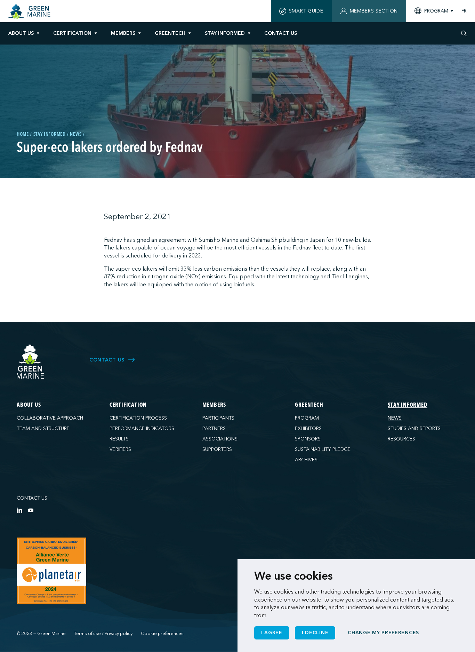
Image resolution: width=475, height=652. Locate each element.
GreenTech (170, 33)
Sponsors (308, 439)
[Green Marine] (31, 361)
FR (464, 11)
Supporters (217, 449)
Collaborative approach (50, 418)
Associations (220, 439)
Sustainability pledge (323, 449)
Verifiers (120, 449)
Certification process (138, 418)
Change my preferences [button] (383, 632)
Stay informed (225, 33)
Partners (214, 428)
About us (21, 33)
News (395, 418)
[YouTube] (30, 510)
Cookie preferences (162, 633)
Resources (401, 439)
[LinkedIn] (19, 510)
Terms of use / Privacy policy (103, 633)
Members (123, 33)
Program (307, 418)
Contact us (32, 498)
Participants (218, 418)
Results (119, 439)
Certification (72, 33)
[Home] (30, 11)
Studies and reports (414, 428)
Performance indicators (142, 428)
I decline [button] (315, 632)
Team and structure (43, 428)
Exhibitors (308, 428)
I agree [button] (271, 632)
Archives (306, 459)
